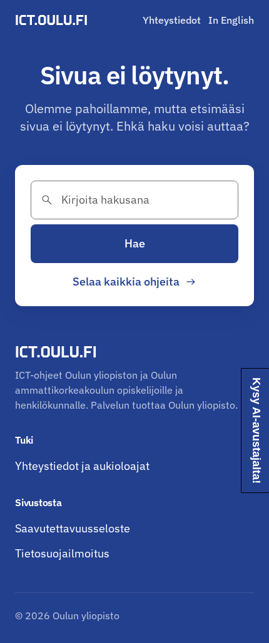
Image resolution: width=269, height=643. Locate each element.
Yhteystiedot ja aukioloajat (82, 466)
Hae (134, 243)
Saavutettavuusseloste (72, 528)
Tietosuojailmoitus (62, 553)
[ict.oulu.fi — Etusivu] (53, 20)
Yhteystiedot (172, 20)
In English (231, 20)
